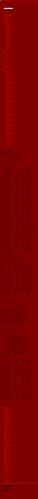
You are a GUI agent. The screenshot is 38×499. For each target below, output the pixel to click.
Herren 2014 (8, 45)
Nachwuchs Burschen (7, 14)
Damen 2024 (8, 28)
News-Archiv (6, 144)
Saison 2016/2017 (5, 451)
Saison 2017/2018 (7, 111)
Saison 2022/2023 (7, 88)
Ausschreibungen (7, 57)
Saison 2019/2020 (7, 102)
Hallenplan (6, 55)
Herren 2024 (8, 27)
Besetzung (8, 61)
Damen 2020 (8, 35)
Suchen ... (2, 8)
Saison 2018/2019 (7, 107)
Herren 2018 (8, 38)
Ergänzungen (6, 59)
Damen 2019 (8, 37)
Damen (5, 13)
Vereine (3, 50)
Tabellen (3, 11)
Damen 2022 (8, 32)
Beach (3, 19)
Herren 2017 (8, 40)
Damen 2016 (8, 42)
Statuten (5, 67)
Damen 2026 (8, 25)
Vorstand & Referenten (8, 65)
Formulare (6, 56)
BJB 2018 (6, 450)
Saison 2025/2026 (7, 75)
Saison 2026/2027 (5, 405)
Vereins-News (8, 145)
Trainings (3, 51)
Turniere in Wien (7, 22)
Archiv (5, 23)
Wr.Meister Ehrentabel (7, 68)
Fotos (3, 69)
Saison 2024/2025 (7, 79)
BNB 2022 (8, 97)
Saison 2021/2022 (7, 93)
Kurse (7, 63)
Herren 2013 (8, 47)
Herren (5, 12)
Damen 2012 (8, 49)
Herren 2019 (8, 36)
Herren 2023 (8, 29)
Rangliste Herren (7, 20)
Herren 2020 (8, 34)
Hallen (3, 52)
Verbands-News (6, 480)
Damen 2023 (8, 30)
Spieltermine (6, 17)
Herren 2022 (8, 31)
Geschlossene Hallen (7, 54)
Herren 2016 (8, 41)
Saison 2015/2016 (7, 121)
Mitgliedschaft (6, 66)
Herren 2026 (8, 24)
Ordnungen (6, 58)
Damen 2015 (8, 44)
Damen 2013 (8, 48)
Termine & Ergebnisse (5, 16)
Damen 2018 (8, 39)
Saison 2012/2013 (7, 134)
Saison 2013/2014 (7, 130)
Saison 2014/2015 (7, 125)
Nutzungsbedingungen (5, 484)
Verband (3, 64)
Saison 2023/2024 (7, 84)
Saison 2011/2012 (5, 473)
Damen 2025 (8, 26)
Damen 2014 (8, 46)
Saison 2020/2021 (7, 98)
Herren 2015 (8, 43)
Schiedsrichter (6, 60)
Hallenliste (6, 53)
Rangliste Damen (7, 21)
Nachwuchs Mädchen (7, 15)
